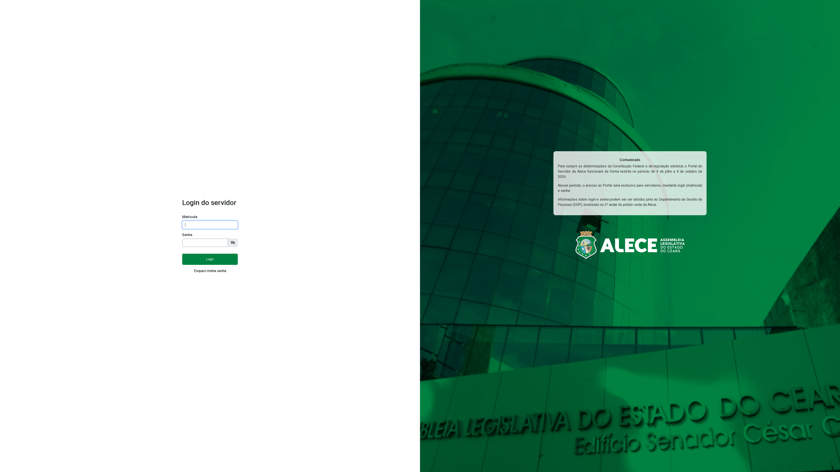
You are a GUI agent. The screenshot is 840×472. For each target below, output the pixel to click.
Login (210, 259)
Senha (187, 235)
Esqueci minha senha (210, 271)
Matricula (189, 217)
